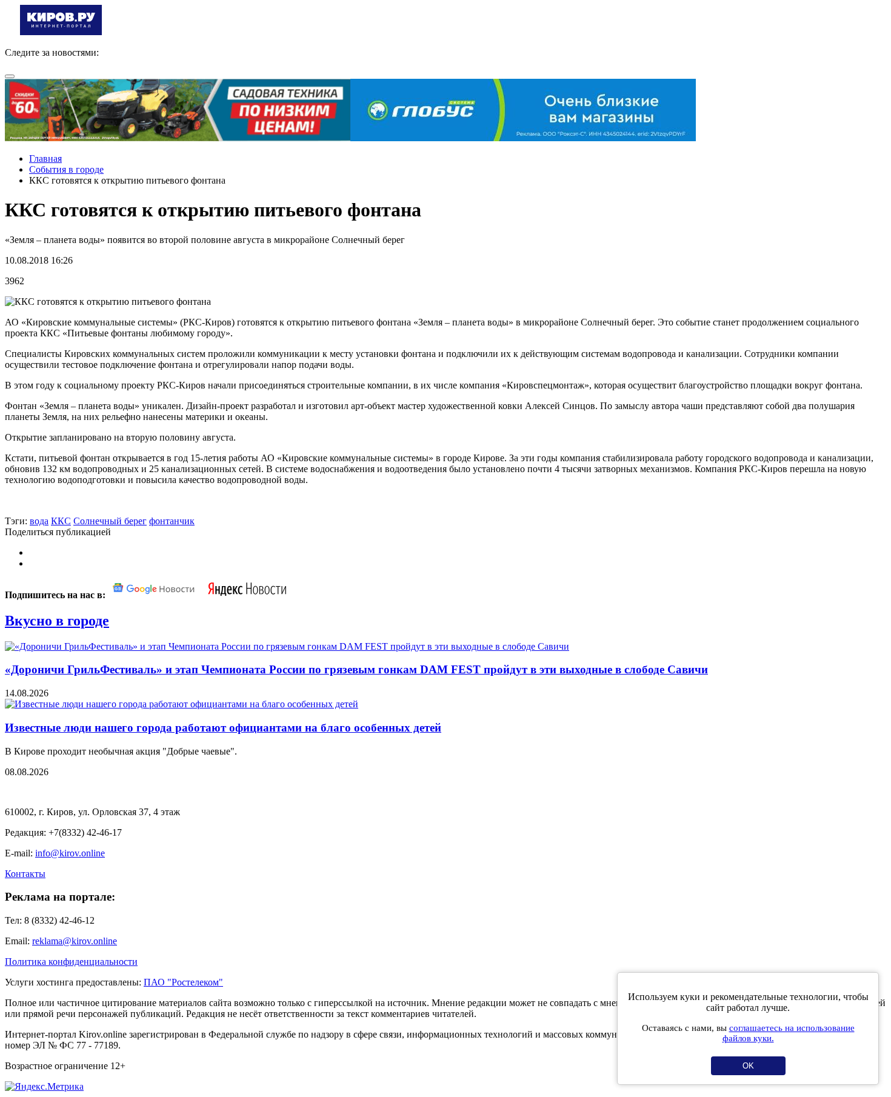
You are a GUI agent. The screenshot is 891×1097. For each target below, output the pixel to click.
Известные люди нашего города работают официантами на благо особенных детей (223, 727)
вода (39, 521)
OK (748, 1065)
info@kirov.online (70, 853)
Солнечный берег (110, 521)
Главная (45, 158)
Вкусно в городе (57, 621)
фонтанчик (172, 521)
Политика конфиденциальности (71, 961)
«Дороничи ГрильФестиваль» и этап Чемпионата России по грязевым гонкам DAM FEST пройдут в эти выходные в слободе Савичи (356, 669)
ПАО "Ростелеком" (183, 982)
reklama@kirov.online (74, 941)
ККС (61, 521)
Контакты (25, 874)
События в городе (66, 169)
